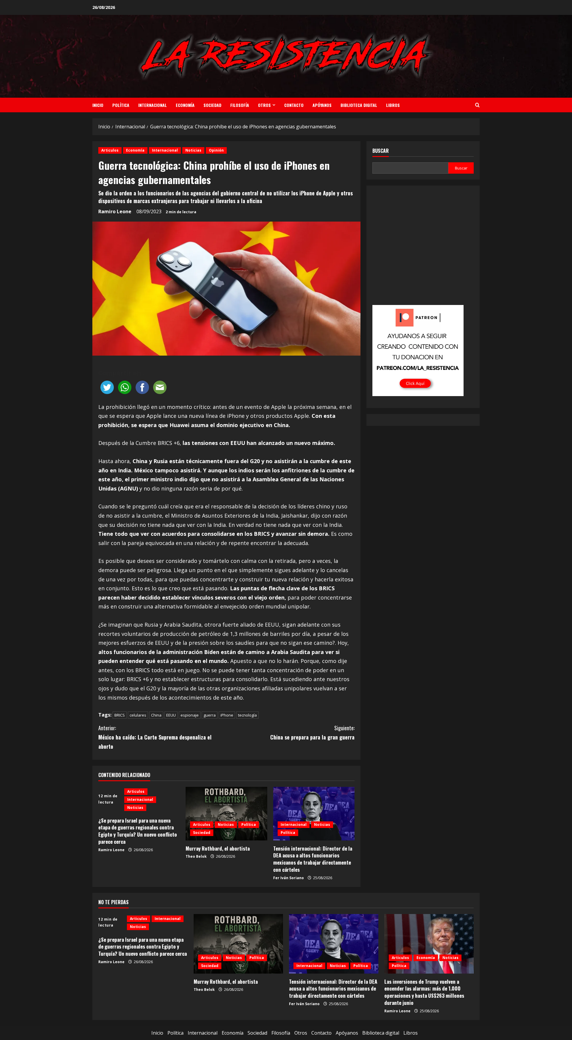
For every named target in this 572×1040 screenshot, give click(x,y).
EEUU (171, 715)
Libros (393, 105)
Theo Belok (196, 856)
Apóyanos (322, 105)
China (156, 715)
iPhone (226, 715)
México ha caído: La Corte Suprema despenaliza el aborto (155, 737)
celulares (138, 715)
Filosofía (239, 105)
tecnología (247, 715)
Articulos (110, 150)
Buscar (380, 150)
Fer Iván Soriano (288, 877)
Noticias (193, 150)
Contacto (294, 105)
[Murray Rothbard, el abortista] (226, 813)
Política (120, 105)
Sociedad (212, 105)
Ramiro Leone (114, 211)
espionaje (190, 715)
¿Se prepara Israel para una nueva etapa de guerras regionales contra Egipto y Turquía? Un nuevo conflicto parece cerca (137, 831)
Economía (185, 105)
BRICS (119, 715)
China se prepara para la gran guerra (312, 732)
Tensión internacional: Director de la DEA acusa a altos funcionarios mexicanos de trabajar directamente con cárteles (312, 859)
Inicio (97, 105)
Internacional (152, 105)
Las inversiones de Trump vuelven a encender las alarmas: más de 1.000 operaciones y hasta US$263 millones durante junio (424, 992)
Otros (264, 105)
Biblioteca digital (359, 105)
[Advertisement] (423, 249)
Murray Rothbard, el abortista (218, 848)
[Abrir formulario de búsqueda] (477, 105)
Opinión (216, 150)
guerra (209, 715)
